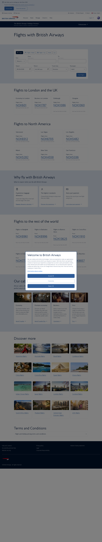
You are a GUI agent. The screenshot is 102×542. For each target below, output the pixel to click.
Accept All (51, 276)
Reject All (51, 286)
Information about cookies (34, 271)
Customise (51, 281)
